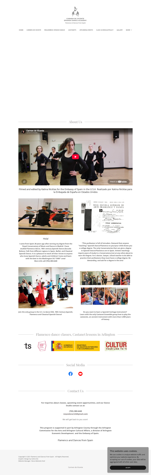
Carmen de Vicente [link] (34, 30)
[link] (75, 16)
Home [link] (21, 30)
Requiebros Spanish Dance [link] (54, 30)
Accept (128, 468)
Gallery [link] (120, 30)
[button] (129, 30)
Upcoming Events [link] (86, 30)
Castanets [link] (72, 30)
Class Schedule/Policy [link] (104, 30)
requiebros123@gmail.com (75, 414)
